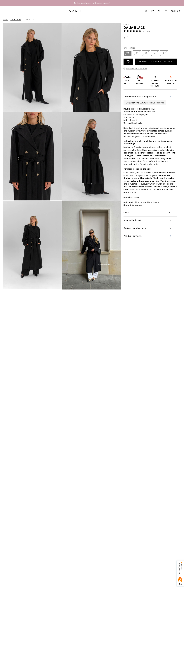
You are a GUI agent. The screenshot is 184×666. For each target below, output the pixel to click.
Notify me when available (155, 61)
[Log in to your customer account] (159, 11)
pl (175, 11)
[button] (5, 11)
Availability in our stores (136, 68)
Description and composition (140, 96)
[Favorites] (153, 11)
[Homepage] (75, 10)
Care (126, 212)
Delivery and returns (135, 228)
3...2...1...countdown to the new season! (92, 3)
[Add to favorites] (128, 62)
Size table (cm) (132, 220)
